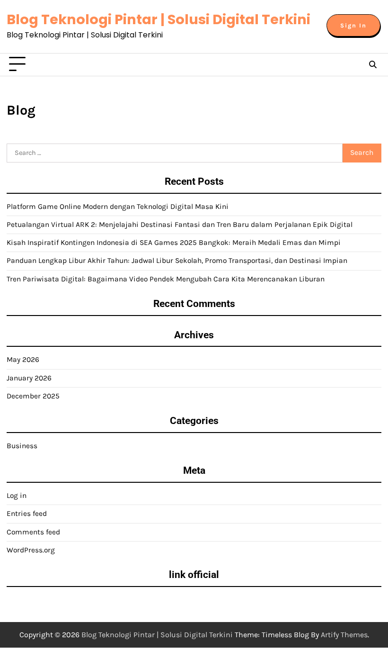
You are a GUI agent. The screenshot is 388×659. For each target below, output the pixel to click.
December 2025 (33, 396)
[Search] (372, 64)
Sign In (353, 25)
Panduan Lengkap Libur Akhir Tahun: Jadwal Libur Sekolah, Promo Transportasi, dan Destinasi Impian (177, 260)
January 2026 (29, 378)
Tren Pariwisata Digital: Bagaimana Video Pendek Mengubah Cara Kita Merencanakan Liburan (166, 279)
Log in (16, 495)
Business (22, 446)
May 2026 (23, 359)
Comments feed (33, 532)
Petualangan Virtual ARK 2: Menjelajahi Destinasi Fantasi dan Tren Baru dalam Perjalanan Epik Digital (180, 224)
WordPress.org (31, 550)
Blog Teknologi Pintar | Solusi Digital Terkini (158, 19)
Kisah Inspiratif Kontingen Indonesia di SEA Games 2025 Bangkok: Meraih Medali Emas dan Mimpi (174, 242)
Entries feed (27, 513)
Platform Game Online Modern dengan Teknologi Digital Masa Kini (118, 206)
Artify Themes (344, 634)
